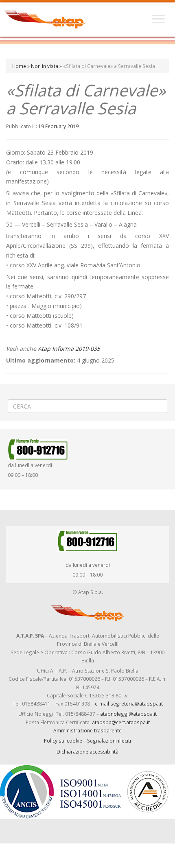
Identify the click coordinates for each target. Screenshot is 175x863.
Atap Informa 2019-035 (69, 348)
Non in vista (44, 66)
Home (19, 66)
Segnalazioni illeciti (109, 740)
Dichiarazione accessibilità (87, 751)
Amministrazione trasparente (87, 730)
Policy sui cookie (63, 740)
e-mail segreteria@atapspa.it (129, 703)
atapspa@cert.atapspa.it (121, 722)
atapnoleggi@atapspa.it (128, 713)
